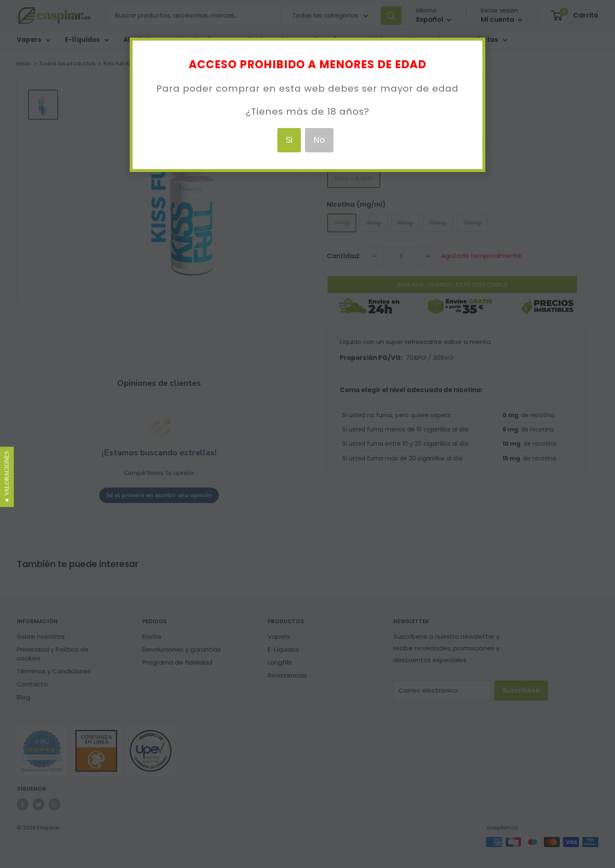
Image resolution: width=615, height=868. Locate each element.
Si (289, 140)
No (319, 140)
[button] (7, 477)
